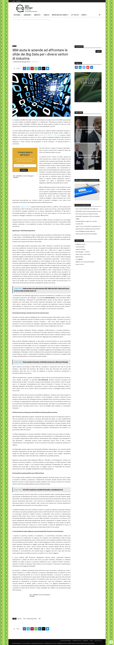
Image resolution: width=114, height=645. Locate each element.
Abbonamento (79, 257)
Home (13, 19)
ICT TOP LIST (75, 15)
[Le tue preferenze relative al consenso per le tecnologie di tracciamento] (111, 642)
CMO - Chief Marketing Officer (30, 618)
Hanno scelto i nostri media (83, 254)
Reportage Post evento (60, 15)
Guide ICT (47, 15)
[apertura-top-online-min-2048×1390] (88, 87)
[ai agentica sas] (88, 129)
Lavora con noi (80, 264)
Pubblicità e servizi (80, 244)
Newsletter (85, 640)
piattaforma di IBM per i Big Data (49, 135)
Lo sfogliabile (79, 259)
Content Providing (80, 249)
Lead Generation (80, 247)
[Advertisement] (57, 33)
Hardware (27, 15)
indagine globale (25, 207)
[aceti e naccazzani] (88, 156)
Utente (83, 15)
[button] (100, 15)
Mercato (37, 15)
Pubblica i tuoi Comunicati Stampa (85, 262)
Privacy (91, 640)
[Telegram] (47, 68)
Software (17, 15)
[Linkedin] (39, 68)
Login (13, 1)
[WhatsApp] (36, 68)
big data (19, 618)
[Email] (43, 68)
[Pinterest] (32, 68)
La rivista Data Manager (65, 640)
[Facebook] (24, 68)
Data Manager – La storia (82, 252)
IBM (39, 618)
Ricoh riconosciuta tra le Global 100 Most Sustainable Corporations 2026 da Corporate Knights (88, 216)
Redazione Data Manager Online (22, 61)
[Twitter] (28, 68)
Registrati (18, 1)
